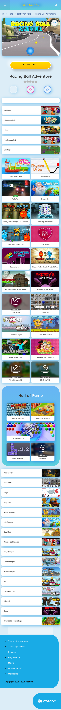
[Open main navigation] (5, 5)
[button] (56, 5)
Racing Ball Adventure (45, 14)
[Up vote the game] (47, 89)
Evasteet (12, 652)
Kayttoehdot (14, 657)
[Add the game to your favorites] (54, 23)
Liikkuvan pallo (24, 14)
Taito (11, 14)
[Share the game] (13, 89)
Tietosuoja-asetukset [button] (18, 641)
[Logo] (30, 5)
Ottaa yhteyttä (15, 668)
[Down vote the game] (30, 89)
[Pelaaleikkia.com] (3, 13)
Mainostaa (13, 673)
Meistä (11, 663)
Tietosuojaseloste (16, 646)
